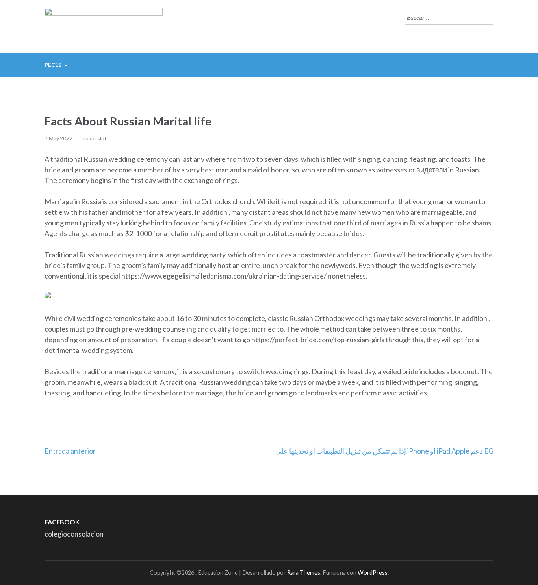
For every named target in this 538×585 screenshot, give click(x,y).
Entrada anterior (70, 451)
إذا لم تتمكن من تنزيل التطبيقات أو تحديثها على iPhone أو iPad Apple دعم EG (384, 451)
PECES (53, 64)
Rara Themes (303, 572)
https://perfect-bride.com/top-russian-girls (317, 339)
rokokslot (95, 138)
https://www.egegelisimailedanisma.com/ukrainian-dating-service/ (224, 275)
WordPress (373, 572)
